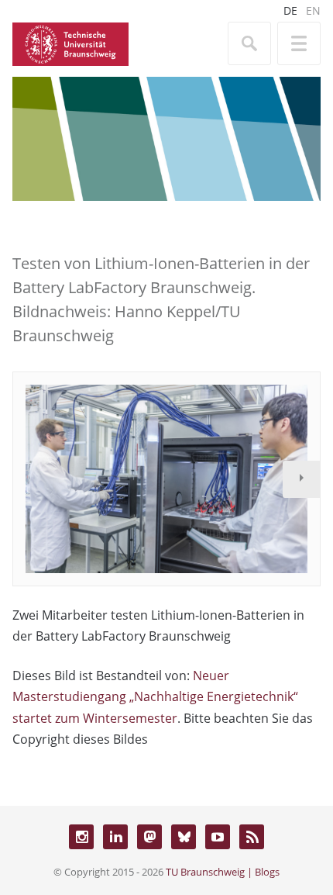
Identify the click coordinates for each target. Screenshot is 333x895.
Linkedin (115, 836)
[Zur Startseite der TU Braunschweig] (70, 42)
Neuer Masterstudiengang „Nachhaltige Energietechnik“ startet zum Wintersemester (155, 696)
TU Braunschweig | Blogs (223, 872)
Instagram (81, 836)
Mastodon (149, 836)
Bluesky (183, 836)
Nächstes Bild (301, 479)
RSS (251, 836)
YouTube (217, 836)
